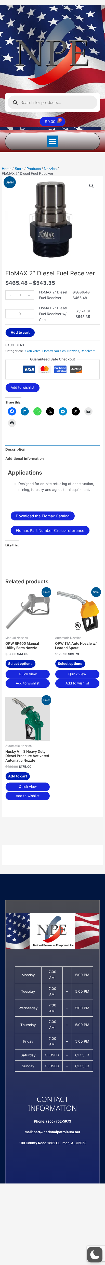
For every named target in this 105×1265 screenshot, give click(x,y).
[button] (52, 141)
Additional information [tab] (24, 458)
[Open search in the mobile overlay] (52, 102)
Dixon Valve (32, 351)
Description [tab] (15, 449)
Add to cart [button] (17, 776)
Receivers (88, 351)
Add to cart (20, 332)
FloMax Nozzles (53, 351)
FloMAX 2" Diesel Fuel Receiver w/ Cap (53, 313)
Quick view (28, 674)
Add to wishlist (22, 387)
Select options (20, 664)
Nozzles (73, 351)
